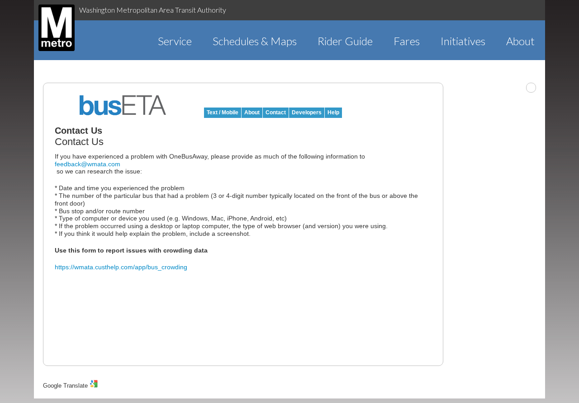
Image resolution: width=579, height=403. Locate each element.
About (520, 40)
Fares (407, 40)
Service (175, 40)
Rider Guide (345, 40)
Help (333, 112)
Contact (276, 112)
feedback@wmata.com (87, 164)
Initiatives (463, 40)
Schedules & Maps (255, 40)
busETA (123, 105)
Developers (307, 112)
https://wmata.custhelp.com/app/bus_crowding (121, 267)
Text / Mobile (222, 112)
